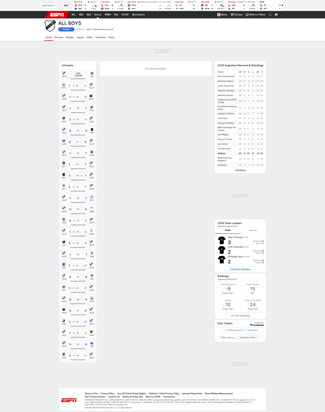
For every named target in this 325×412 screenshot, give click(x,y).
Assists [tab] (253, 230)
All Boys (222, 153)
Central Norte (224, 148)
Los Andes (223, 118)
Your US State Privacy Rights (131, 393)
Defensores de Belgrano (224, 159)
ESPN (57, 14)
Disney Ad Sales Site (132, 397)
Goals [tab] (228, 230)
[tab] (227, 230)
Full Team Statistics (240, 269)
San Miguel (223, 134)
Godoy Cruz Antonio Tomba (227, 101)
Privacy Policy (107, 393)
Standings (240, 170)
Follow (66, 29)
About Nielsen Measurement (219, 393)
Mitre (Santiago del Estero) (227, 128)
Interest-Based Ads (192, 393)
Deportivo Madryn (226, 90)
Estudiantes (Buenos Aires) (227, 107)
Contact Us (114, 397)
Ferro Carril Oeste (226, 76)
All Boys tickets (235, 330)
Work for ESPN (153, 397)
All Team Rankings (240, 315)
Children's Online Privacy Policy (164, 393)
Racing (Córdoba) (226, 123)
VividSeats (259, 323)
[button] (270, 14)
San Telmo (223, 144)
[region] (240, 118)
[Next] (285, 5)
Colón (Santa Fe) (226, 85)
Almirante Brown (225, 95)
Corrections (169, 397)
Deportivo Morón (226, 81)
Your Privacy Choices (95, 397)
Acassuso (222, 165)
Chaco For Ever (225, 139)
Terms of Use (91, 393)
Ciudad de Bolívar (226, 113)
